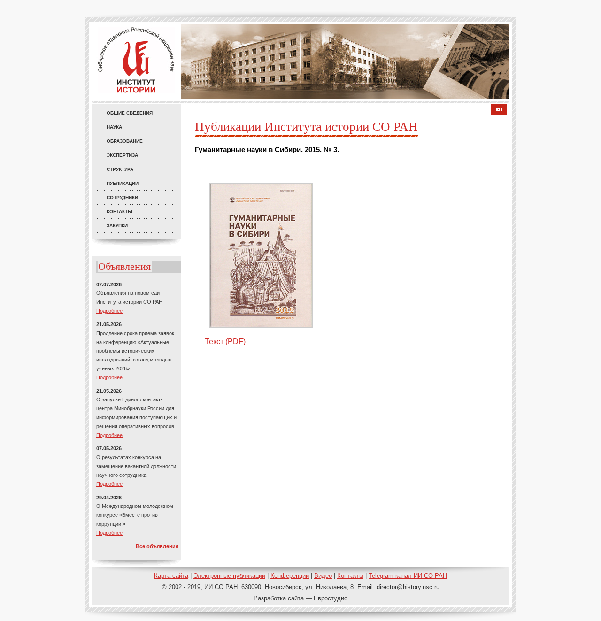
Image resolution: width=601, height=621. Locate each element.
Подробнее (109, 311)
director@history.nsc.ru (408, 586)
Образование (125, 141)
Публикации (123, 183)
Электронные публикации (229, 575)
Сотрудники (122, 197)
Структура (120, 169)
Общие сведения (130, 112)
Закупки (117, 225)
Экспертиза (122, 155)
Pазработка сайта (279, 598)
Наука (114, 127)
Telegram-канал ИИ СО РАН (408, 575)
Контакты (119, 211)
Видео (323, 575)
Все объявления (157, 546)
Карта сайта (171, 575)
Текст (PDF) (225, 341)
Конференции (289, 575)
